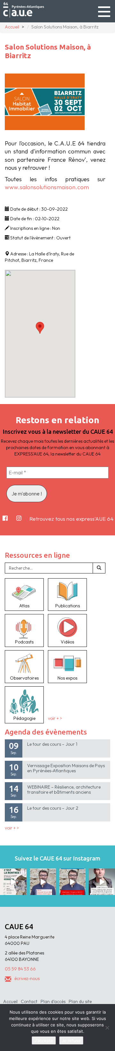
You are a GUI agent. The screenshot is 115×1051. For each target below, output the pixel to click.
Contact (29, 1001)
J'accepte (43, 1040)
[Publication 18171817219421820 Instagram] (43, 881)
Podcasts (24, 642)
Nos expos (67, 678)
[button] (40, 327)
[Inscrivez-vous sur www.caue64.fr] (72, 881)
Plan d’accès (53, 1001)
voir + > (55, 718)
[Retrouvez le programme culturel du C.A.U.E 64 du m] (13, 881)
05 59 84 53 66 (20, 969)
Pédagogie (24, 718)
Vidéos (67, 642)
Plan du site (80, 1001)
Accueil (10, 1001)
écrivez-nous (27, 978)
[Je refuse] (107, 1027)
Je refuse (71, 1040)
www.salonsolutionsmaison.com (47, 187)
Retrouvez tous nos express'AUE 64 (71, 518)
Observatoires (24, 678)
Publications (67, 606)
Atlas (24, 606)
